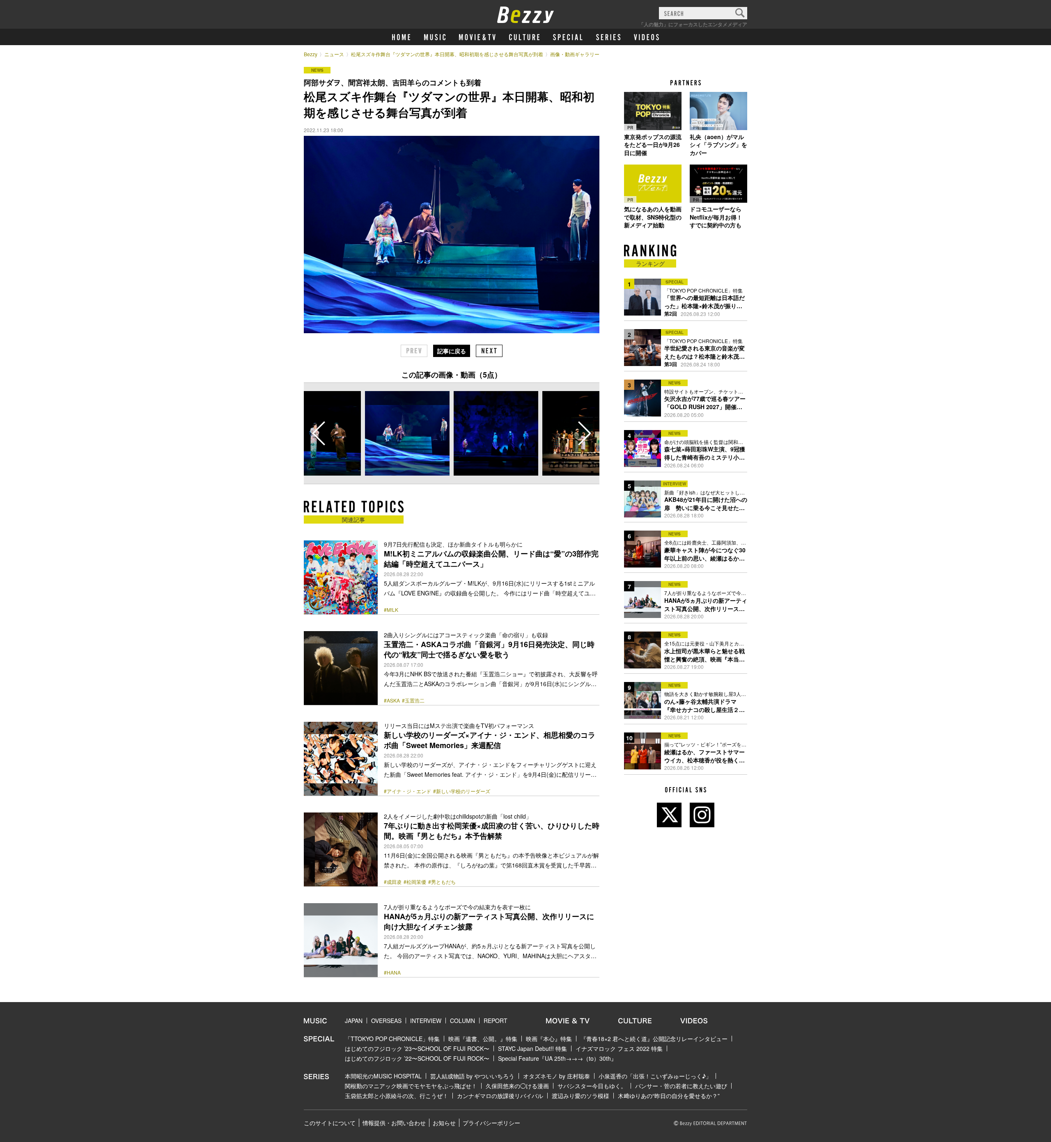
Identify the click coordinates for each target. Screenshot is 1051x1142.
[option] (407, 433)
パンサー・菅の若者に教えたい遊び (681, 1086)
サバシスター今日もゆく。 (592, 1086)
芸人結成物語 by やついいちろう (472, 1076)
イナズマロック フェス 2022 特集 (619, 1048)
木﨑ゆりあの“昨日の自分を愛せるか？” (669, 1096)
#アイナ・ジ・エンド (407, 791)
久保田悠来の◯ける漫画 (517, 1086)
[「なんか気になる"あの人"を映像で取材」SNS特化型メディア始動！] (653, 183)
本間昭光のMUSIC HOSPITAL (383, 1076)
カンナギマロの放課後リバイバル (500, 1096)
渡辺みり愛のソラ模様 (580, 1096)
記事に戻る (451, 351)
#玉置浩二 (413, 700)
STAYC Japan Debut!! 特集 (532, 1048)
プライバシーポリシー (491, 1123)
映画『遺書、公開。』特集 (482, 1038)
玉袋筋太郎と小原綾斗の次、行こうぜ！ (396, 1096)
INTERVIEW (425, 1020)
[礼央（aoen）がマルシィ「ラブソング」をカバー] (718, 111)
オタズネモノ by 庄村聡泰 (556, 1076)
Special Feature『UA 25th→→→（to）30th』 (557, 1058)
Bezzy (310, 53)
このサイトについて (330, 1123)
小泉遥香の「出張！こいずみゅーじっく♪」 (655, 1076)
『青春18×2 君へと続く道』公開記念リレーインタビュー (654, 1038)
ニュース (334, 53)
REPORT (495, 1020)
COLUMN (462, 1020)
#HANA (392, 972)
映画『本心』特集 (549, 1038)
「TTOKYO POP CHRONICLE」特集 (392, 1038)
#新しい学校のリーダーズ (461, 791)
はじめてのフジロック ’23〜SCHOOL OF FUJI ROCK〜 (417, 1048)
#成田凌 (393, 881)
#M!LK (391, 609)
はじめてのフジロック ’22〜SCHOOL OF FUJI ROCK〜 (417, 1058)
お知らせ (444, 1123)
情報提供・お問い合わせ (394, 1123)
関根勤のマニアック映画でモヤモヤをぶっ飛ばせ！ (411, 1086)
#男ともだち (442, 881)
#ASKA (392, 700)
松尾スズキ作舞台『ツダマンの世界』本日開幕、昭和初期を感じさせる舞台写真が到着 (447, 53)
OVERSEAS (386, 1020)
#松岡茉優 (415, 881)
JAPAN (354, 1020)
